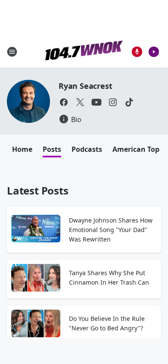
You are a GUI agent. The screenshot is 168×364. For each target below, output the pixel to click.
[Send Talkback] (137, 52)
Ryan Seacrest (85, 86)
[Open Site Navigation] (12, 52)
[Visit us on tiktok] (129, 102)
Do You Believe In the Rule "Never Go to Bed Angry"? (107, 323)
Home (22, 149)
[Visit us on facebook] (64, 102)
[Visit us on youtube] (96, 102)
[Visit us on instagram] (113, 102)
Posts (52, 149)
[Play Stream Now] (154, 52)
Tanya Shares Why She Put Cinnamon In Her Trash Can (109, 277)
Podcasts (87, 149)
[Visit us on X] (80, 102)
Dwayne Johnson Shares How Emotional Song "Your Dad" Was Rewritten (110, 229)
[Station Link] (84, 52)
